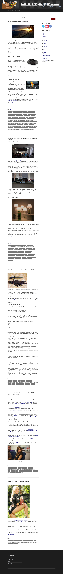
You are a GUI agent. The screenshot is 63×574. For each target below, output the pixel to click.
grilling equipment (30, 120)
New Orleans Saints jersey (25, 542)
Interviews (45, 47)
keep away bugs (26, 121)
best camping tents (32, 111)
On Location (45, 50)
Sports (10, 538)
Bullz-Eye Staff (16, 270)
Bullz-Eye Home (10, 563)
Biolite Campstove (19, 114)
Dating (44, 36)
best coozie (10, 112)
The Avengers (16, 410)
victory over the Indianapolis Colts (20, 520)
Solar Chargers (10, 257)
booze (28, 402)
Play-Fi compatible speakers (22, 254)
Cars (44, 33)
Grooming (45, 46)
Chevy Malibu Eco (11, 469)
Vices (44, 56)
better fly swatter (11, 114)
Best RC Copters (32, 112)
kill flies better (18, 123)
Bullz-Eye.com (10, 10)
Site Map (9, 561)
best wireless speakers (30, 246)
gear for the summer (19, 118)
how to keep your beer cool (17, 121)
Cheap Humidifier (11, 248)
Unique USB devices (18, 257)
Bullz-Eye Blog (17, 10)
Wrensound (30, 258)
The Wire (21, 472)
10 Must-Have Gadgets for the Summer (18, 21)
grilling (16, 120)
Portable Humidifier (11, 255)
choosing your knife (22, 365)
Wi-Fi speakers (24, 258)
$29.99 (11, 236)
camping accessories (19, 115)
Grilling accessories (22, 120)
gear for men (16, 249)
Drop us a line (44, 60)
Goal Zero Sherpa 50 (31, 249)
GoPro (25, 118)
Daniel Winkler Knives (30, 290)
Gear (27, 117)
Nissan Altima (30, 429)
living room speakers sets (12, 252)
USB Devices (24, 257)
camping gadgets (27, 115)
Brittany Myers (22, 521)
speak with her (11, 426)
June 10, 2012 (10, 394)
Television (45, 53)
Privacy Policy (10, 559)
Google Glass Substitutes (12, 251)
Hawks (32, 382)
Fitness (44, 39)
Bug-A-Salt (25, 114)
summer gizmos (24, 126)
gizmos (21, 249)
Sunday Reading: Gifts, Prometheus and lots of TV (21, 392)
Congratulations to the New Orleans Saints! (19, 481)
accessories (10, 111)
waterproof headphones (30, 129)
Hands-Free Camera (21, 251)
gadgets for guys (15, 117)
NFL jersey (35, 542)
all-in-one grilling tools (18, 111)
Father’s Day (17, 469)
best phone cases (25, 112)
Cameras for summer (11, 115)
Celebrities (45, 34)
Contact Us (10, 557)
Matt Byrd (15, 141)
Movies (44, 49)
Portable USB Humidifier (29, 255)
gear (32, 402)
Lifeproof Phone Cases (26, 123)
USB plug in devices (11, 258)
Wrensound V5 (10, 260)
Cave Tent (33, 115)
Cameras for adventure (32, 114)
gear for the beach (11, 118)
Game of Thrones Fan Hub (32, 416)
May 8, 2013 (10, 270)
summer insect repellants (33, 126)
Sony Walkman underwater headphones (14, 126)
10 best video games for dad (19, 403)
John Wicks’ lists (32, 438)
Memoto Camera (28, 252)
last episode (16, 415)
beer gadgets (25, 111)
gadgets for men (22, 117)
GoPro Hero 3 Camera (30, 118)
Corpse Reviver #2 (16, 442)
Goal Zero (25, 249)
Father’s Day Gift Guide (12, 400)
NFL (31, 542)
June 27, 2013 (10, 141)
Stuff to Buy (14, 109)
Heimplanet (10, 121)
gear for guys (10, 249)
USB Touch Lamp (18, 258)
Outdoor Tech (33, 123)
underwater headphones (12, 129)
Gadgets (10, 109)
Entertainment (46, 37)
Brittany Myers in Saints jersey (28, 540)
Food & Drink (45, 40)
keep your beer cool (11, 123)
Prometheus (17, 407)
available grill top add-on (12, 100)
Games (44, 43)
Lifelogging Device (28, 251)
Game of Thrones (32, 469)
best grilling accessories (18, 112)
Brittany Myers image (18, 540)
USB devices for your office (31, 257)
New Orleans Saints (17, 542)
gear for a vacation (32, 117)
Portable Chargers (31, 254)
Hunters (36, 382)
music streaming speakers (12, 254)
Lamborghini (10, 542)
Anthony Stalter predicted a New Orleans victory (24, 524)
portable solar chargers (20, 255)
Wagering (45, 58)
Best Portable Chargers (12, 246)
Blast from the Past (31, 531)
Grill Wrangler (10, 120)
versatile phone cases (21, 129)
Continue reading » (11, 105)
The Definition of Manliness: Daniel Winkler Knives (21, 269)
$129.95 (11, 75)
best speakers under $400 (21, 246)
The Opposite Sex (14, 538)
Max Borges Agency (17, 160)
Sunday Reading (16, 472)
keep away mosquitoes (33, 121)
